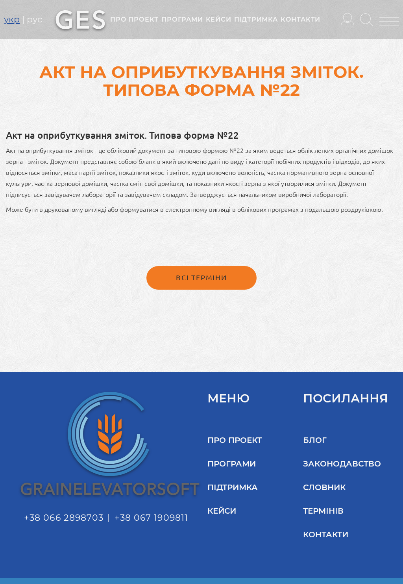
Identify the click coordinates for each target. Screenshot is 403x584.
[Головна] (80, 18)
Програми (182, 19)
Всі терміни (201, 277)
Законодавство (342, 463)
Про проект (134, 19)
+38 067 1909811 (152, 517)
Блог (315, 440)
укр (12, 19)
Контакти (300, 19)
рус (34, 19)
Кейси (218, 19)
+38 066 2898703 (64, 517)
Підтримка (256, 19)
